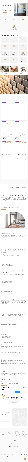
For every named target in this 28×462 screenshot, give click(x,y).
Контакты (9, 433)
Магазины (16, 431)
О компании (9, 431)
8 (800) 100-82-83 (12, 443)
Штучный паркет (14, 54)
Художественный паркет (5, 54)
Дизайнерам (23, 435)
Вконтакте (12, 450)
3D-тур (23, 431)
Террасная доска (23, 54)
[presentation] (1, 187)
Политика (16, 435)
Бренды (2, 434)
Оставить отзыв (4, 385)
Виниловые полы (5, 61)
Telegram (14, 450)
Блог (22, 432)
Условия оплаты (17, 432)
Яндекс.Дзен (16, 450)
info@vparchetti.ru (5, 418)
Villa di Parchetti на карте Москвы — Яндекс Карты (14, 402)
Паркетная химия (23, 61)
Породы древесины (24, 434)
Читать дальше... (3, 376)
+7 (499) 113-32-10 (4, 416)
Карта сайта (23, 436)
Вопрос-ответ (23, 433)
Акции (2, 431)
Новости (9, 432)
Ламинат (14, 61)
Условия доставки (17, 433)
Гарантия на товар (17, 434)
